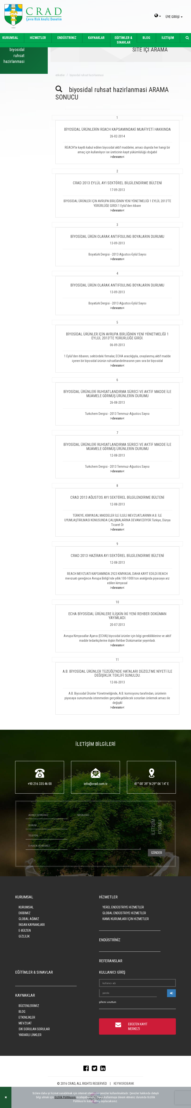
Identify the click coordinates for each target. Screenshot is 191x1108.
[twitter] (95, 1069)
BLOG (146, 38)
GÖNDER (156, 853)
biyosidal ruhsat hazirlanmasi (87, 75)
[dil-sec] (157, 16)
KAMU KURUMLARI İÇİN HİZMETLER (125, 919)
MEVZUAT (25, 1023)
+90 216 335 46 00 (40, 784)
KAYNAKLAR (96, 38)
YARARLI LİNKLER (30, 1035)
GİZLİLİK (24, 936)
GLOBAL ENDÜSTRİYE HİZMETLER (124, 913)
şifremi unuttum (107, 1002)
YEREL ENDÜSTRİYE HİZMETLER (123, 907)
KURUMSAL (26, 907)
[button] (117, 139)
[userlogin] (171, 993)
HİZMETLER (38, 38)
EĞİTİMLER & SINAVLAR (123, 40)
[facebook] (87, 1069)
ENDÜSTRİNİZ (66, 38)
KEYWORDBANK (124, 1083)
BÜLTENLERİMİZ (29, 1006)
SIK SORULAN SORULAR (34, 1029)
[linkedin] (104, 1069)
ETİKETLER (60, 75)
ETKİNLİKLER (27, 1017)
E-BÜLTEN (25, 930)
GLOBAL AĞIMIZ (29, 919)
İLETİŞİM (168, 38)
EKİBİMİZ (25, 913)
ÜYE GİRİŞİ (173, 17)
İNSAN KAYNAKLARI (32, 925)
